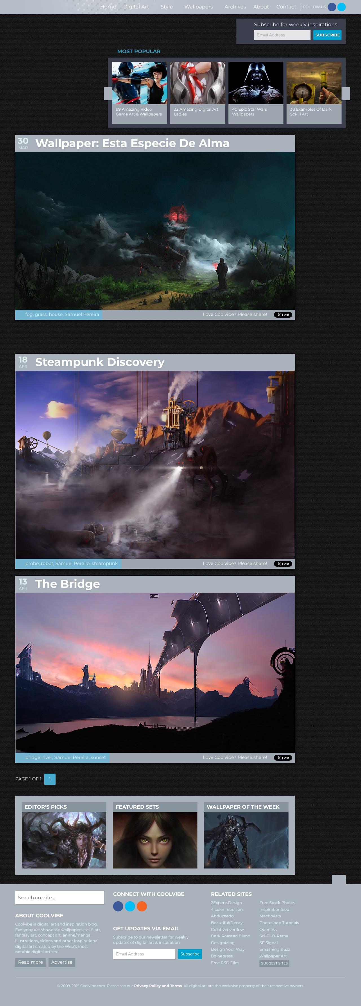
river (47, 757)
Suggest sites (274, 963)
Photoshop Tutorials (279, 922)
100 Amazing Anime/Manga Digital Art (195, 114)
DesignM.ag (223, 942)
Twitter (341, 7)
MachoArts (270, 915)
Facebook (332, 7)
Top (339, 880)
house (56, 314)
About (261, 7)
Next (346, 93)
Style (167, 7)
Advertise (61, 962)
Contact (286, 7)
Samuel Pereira (82, 314)
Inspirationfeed (274, 909)
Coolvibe (45, 7)
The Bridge (67, 584)
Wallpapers (198, 7)
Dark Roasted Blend (230, 936)
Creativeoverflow (227, 929)
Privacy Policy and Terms (158, 986)
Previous (108, 93)
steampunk (105, 563)
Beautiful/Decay (227, 922)
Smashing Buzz (274, 949)
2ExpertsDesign (226, 902)
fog (29, 314)
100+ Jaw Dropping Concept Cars (309, 112)
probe (32, 563)
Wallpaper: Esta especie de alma (132, 143)
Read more (30, 962)
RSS (142, 906)
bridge (32, 757)
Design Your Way (228, 949)
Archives (235, 7)
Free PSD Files (225, 962)
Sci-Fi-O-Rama (273, 936)
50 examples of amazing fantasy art (136, 112)
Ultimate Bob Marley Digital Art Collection (252, 112)
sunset (98, 757)
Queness (268, 929)
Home (108, 7)
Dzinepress (222, 956)
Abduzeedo (222, 915)
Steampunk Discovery (100, 362)
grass (41, 314)
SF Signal (268, 942)
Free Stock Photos (277, 902)
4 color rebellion (227, 909)
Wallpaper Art (273, 956)
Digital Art (136, 7)
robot (47, 563)
